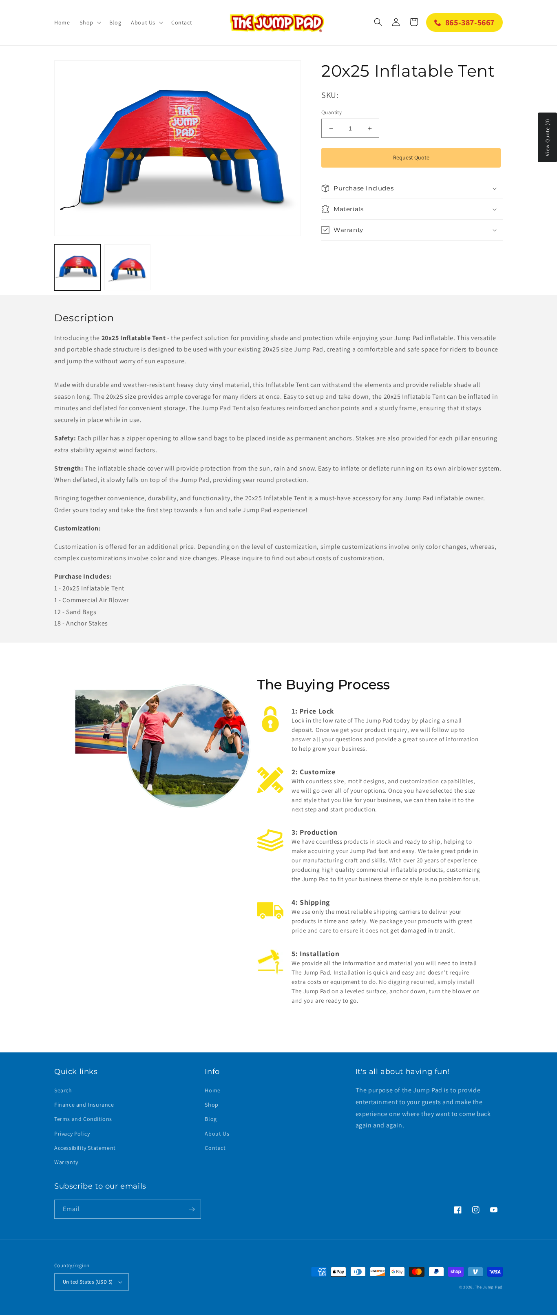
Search (63, 1090)
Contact (215, 1147)
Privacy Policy (72, 1133)
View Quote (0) (547, 137)
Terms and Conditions (83, 1119)
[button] (89, 22)
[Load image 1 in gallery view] (77, 267)
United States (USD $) (88, 1281)
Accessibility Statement (85, 1147)
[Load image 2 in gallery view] (127, 267)
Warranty (66, 1162)
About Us (217, 1133)
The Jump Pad (489, 1287)
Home (212, 1090)
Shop (211, 1104)
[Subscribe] (192, 1209)
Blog (211, 1119)
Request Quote (411, 157)
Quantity (331, 112)
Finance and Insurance (84, 1104)
